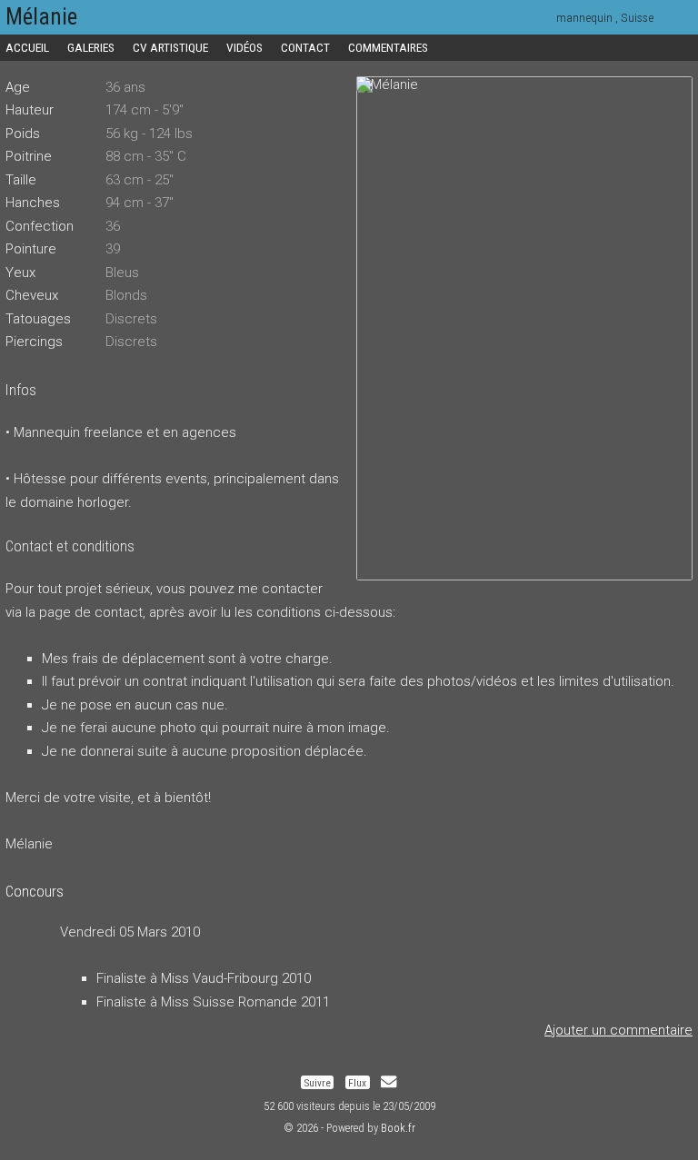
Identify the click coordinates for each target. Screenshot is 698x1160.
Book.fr (398, 1128)
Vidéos (244, 47)
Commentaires (388, 47)
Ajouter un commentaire (618, 1030)
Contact (305, 47)
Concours (34, 891)
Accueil (27, 47)
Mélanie (41, 17)
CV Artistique (170, 47)
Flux (357, 1082)
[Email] (388, 1082)
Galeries (91, 47)
